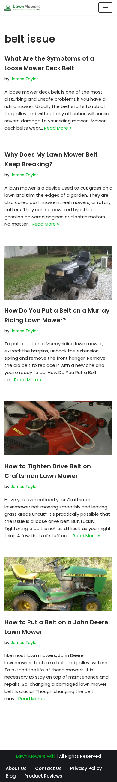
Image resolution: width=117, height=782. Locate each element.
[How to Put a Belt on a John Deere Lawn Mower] (58, 584)
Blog (11, 776)
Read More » (57, 128)
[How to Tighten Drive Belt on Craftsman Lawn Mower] (58, 428)
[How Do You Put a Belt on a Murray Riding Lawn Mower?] (58, 273)
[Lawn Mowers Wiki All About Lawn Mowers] (22, 7)
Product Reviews (43, 776)
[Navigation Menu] (105, 7)
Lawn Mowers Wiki (35, 756)
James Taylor (24, 79)
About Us (16, 768)
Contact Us (48, 768)
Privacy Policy (86, 768)
